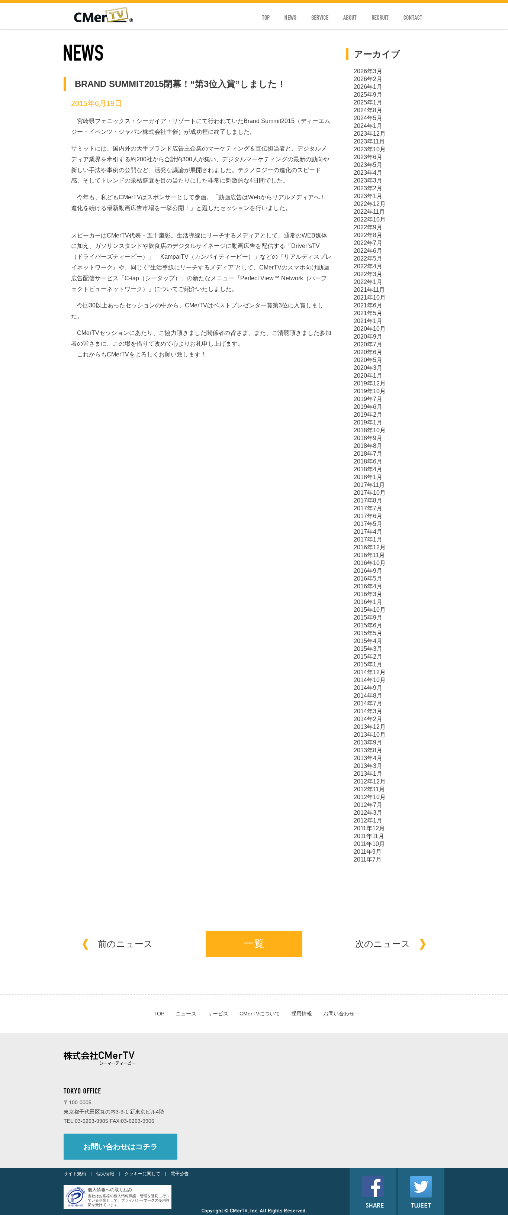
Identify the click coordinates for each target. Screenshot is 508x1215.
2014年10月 (370, 680)
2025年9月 (368, 94)
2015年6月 (368, 625)
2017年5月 (368, 524)
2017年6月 (368, 516)
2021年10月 (370, 297)
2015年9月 (368, 617)
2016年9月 (368, 571)
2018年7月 (368, 453)
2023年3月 (368, 180)
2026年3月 (368, 71)
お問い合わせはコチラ (120, 1147)
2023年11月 (369, 141)
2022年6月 (368, 251)
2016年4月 (368, 586)
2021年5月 (368, 313)
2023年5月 (368, 165)
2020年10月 (370, 329)
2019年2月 (368, 414)
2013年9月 (368, 742)
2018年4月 (368, 469)
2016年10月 (370, 563)
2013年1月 (368, 773)
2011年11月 (369, 836)
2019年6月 (368, 407)
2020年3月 (368, 368)
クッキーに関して (142, 1173)
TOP (159, 1014)
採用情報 (301, 1014)
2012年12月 (370, 781)
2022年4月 (368, 266)
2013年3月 (368, 766)
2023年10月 (370, 149)
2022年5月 (368, 258)
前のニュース (125, 944)
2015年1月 (368, 664)
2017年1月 (368, 539)
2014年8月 (368, 695)
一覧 (254, 943)
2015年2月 (368, 656)
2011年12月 (369, 828)
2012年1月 (368, 820)
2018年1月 (368, 477)
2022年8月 (368, 235)
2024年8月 (368, 110)
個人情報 (105, 1173)
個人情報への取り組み (110, 1189)
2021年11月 (369, 290)
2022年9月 (368, 227)
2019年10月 (370, 391)
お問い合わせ (338, 1014)
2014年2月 (368, 719)
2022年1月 (368, 282)
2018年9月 (368, 438)
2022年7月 (368, 243)
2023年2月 (368, 188)
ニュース (186, 1014)
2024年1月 (368, 126)
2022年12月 (370, 204)
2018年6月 (368, 461)
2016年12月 (370, 547)
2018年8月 (368, 446)
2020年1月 (368, 375)
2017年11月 (369, 485)
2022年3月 (368, 274)
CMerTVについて (259, 1014)
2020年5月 (368, 360)
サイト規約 (75, 1173)
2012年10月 (370, 797)
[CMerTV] (103, 20)
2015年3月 (368, 649)
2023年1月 (368, 196)
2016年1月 (368, 602)
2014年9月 (368, 688)
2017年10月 (370, 492)
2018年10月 (370, 430)
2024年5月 (368, 118)
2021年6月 (368, 305)
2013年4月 (368, 758)
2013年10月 (370, 734)
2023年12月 (370, 133)
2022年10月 (370, 219)
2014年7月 (368, 703)
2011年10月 (369, 844)
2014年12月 (370, 672)
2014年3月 (368, 711)
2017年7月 (368, 508)
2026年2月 (368, 79)
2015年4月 (368, 641)
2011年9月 (368, 852)
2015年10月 (370, 610)
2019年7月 (368, 399)
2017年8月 (368, 500)
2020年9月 (368, 336)
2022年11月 (369, 212)
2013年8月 (368, 750)
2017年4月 (368, 532)
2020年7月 (368, 344)
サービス (218, 1014)
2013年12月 (370, 727)
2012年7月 (368, 805)
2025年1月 (368, 102)
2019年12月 (370, 383)
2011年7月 (368, 859)
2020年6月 (368, 352)
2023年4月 (368, 172)
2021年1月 (368, 321)
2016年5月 (368, 578)
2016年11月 (369, 555)
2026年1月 (368, 87)
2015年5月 (368, 633)
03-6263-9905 (91, 1121)
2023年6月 (368, 157)
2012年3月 (368, 813)
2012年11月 (369, 789)
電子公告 (180, 1173)
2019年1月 (368, 422)
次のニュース (382, 944)
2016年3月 (368, 594)
